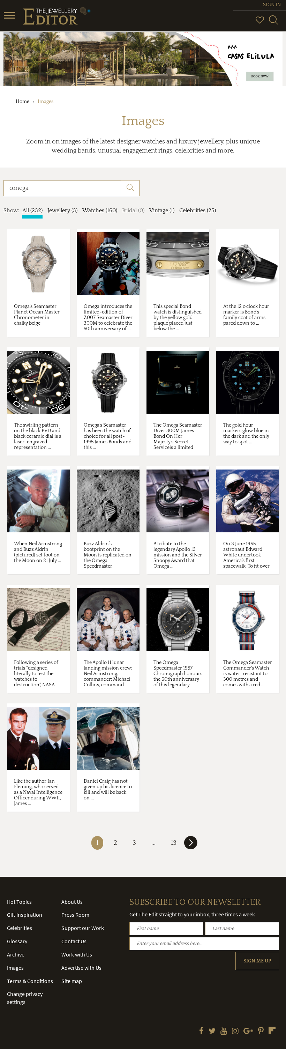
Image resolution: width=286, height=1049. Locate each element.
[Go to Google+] (248, 1031)
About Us (72, 901)
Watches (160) (99, 210)
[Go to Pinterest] (261, 1031)
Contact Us (73, 941)
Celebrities (19, 927)
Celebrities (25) (197, 210)
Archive (15, 954)
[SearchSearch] (273, 23)
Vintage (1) (161, 210)
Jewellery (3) (62, 210)
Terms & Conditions (30, 980)
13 (173, 843)
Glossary (17, 941)
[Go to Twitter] (212, 1031)
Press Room (75, 914)
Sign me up (257, 961)
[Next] (190, 845)
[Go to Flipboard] (272, 1030)
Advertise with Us (81, 967)
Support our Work (82, 927)
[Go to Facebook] (201, 1031)
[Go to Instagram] (235, 1031)
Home (22, 101)
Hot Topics (19, 901)
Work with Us (76, 954)
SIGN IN (272, 5)
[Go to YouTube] (223, 1031)
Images (15, 967)
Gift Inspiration (24, 914)
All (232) (32, 210)
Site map (71, 980)
